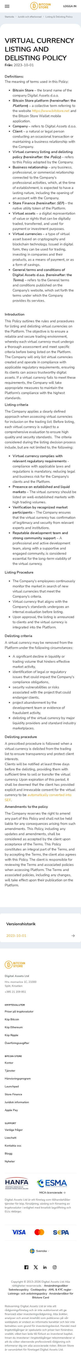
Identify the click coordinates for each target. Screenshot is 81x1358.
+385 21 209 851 (15, 992)
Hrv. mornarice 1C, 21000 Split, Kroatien (20, 984)
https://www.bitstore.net (50, 110)
